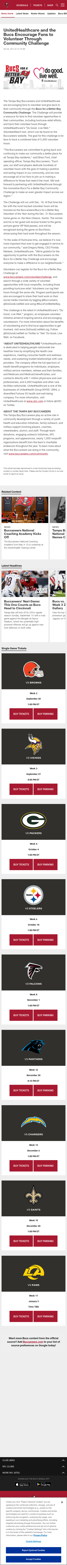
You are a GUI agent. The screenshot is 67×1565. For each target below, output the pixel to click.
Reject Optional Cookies (33, 1550)
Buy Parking (45, 713)
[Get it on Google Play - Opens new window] (43, 1486)
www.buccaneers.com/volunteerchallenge (27, 276)
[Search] (57, 5)
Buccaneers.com (33, 1341)
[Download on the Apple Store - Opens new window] (22, 1484)
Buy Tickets (21, 713)
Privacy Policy (40, 1535)
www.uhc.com (34, 401)
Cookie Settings (33, 1541)
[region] (33, 1531)
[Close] (62, 1502)
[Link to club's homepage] (6, 3)
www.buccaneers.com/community (28, 453)
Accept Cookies (33, 1559)
